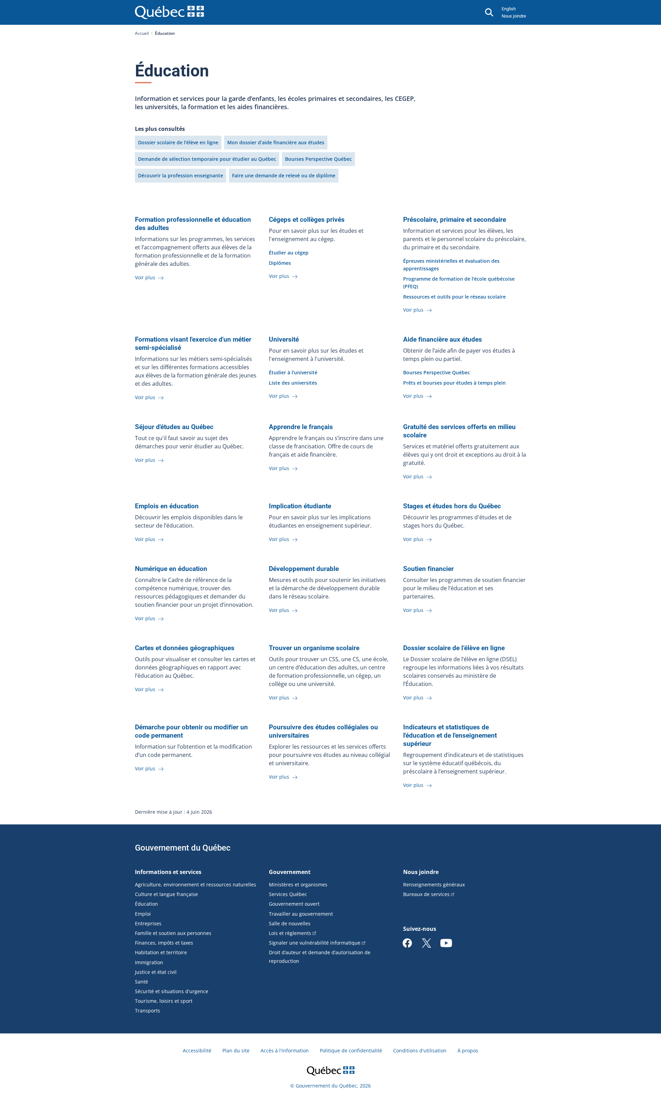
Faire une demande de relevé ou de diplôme (283, 175)
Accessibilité (197, 1050)
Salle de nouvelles (290, 923)
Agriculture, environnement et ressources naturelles (195, 884)
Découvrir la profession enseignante (180, 175)
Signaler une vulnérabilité (314, 942)
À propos (468, 1050)
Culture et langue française (166, 894)
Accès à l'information (285, 1050)
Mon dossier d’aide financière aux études (275, 142)
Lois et (290, 933)
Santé (141, 981)
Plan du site (236, 1050)
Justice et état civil (156, 972)
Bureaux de (426, 894)
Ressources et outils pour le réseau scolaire (454, 296)
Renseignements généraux (434, 884)
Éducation (146, 904)
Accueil (142, 33)
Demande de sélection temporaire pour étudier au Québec (207, 159)
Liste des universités (293, 382)
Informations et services (168, 872)
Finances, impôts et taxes (164, 942)
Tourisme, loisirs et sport (163, 1001)
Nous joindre (514, 16)
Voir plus (146, 277)
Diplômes (280, 263)
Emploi (143, 914)
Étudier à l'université (293, 372)
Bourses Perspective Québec (318, 159)
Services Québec (288, 894)
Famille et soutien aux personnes (173, 933)
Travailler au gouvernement (301, 914)
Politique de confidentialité (351, 1050)
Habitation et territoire (161, 952)
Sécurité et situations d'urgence (171, 991)
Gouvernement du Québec (183, 848)
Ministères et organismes (298, 884)
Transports (147, 1010)
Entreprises (148, 923)
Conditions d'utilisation (420, 1050)
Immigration (149, 962)
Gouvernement (290, 872)
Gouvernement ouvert (294, 904)
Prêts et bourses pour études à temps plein (454, 382)
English (509, 8)
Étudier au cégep (288, 252)
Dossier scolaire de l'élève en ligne (178, 142)
